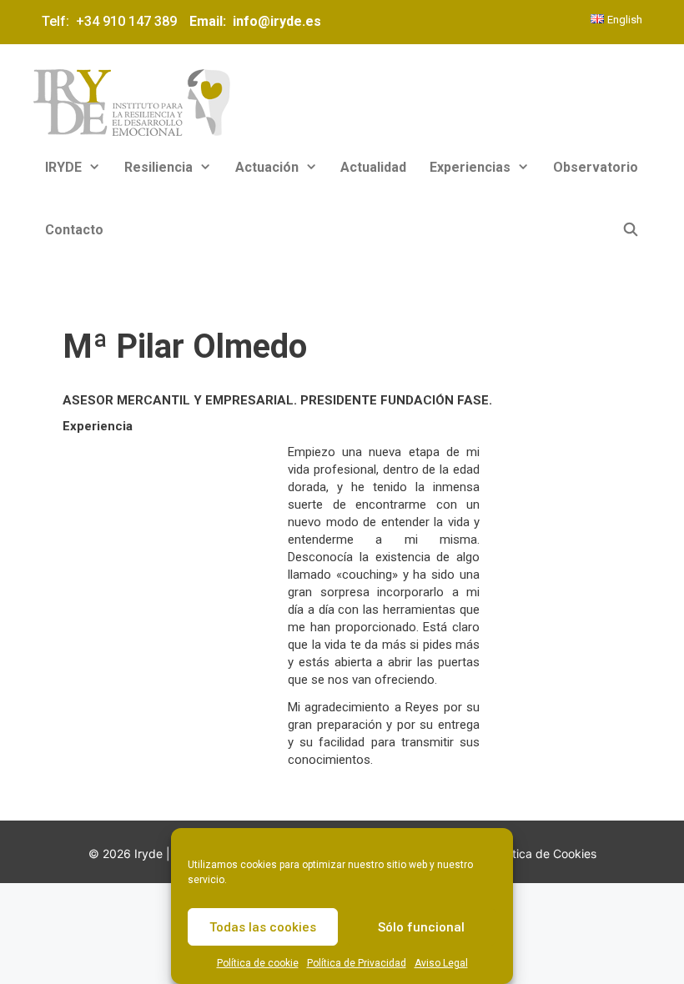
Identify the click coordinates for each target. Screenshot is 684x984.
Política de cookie (258, 963)
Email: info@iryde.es (253, 21)
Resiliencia (158, 167)
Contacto (74, 230)
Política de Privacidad (356, 963)
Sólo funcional (421, 927)
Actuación (267, 167)
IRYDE (63, 167)
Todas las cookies (262, 927)
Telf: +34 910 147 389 (113, 21)
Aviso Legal (441, 963)
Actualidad (373, 167)
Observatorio (595, 167)
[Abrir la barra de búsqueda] (630, 229)
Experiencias (470, 167)
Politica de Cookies (544, 853)
